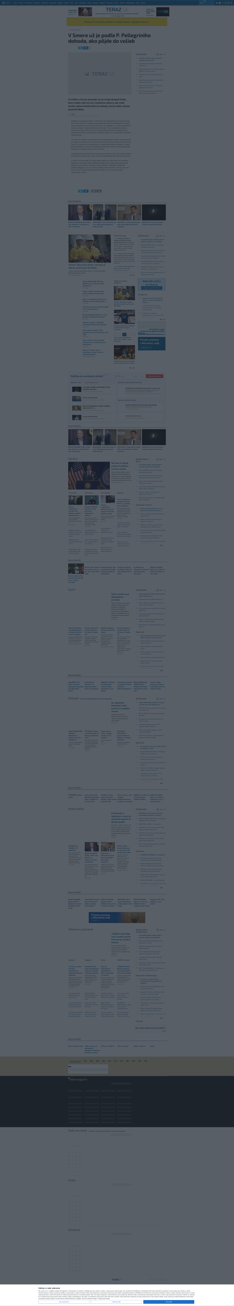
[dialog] (117, 1295)
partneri (46, 1291)
